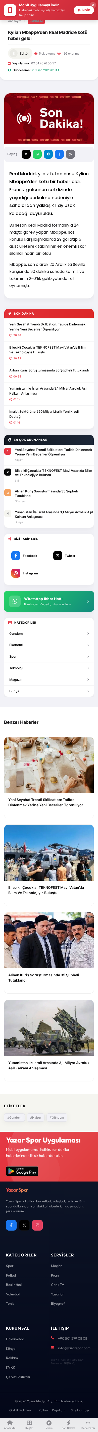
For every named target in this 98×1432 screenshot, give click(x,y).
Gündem (36, 21)
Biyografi (58, 1303)
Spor (13, 656)
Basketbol (14, 1284)
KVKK (10, 1367)
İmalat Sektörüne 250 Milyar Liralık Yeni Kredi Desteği (44, 413)
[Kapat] (93, 5)
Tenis (10, 1303)
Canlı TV (57, 1284)
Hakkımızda (15, 1339)
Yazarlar (57, 1294)
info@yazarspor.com (74, 1348)
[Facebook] (11, 1225)
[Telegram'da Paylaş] (48, 154)
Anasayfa (14, 21)
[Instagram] (37, 1225)
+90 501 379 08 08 (72, 1338)
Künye (11, 1348)
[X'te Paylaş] (26, 154)
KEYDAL (77, 1359)
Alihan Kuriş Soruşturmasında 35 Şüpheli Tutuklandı (49, 370)
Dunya (14, 691)
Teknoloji (16, 668)
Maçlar (56, 1265)
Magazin (15, 680)
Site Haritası (80, 1410)
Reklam (12, 1358)
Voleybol (13, 1294)
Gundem (16, 633)
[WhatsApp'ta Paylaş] (37, 154)
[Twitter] (24, 1225)
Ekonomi (16, 645)
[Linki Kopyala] (70, 154)
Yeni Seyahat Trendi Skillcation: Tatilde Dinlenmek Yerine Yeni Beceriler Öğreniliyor (47, 326)
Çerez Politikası (18, 1377)
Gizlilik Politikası (20, 1410)
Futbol (11, 1275)
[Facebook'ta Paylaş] (59, 154)
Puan (55, 1275)
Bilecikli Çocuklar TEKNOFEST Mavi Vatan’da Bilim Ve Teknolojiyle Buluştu (47, 349)
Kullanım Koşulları (52, 1410)
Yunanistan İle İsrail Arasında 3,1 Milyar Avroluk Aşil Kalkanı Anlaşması (48, 390)
